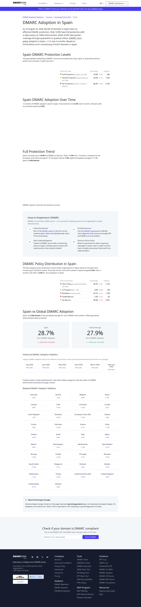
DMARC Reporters (62, 584)
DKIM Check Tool (83, 569)
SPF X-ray (102, 559)
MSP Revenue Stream (85, 594)
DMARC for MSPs (106, 569)
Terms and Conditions (63, 563)
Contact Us (59, 573)
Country (49, 17)
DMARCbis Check (83, 563)
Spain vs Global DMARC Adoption (48, 311)
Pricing (72, 3)
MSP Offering (82, 591)
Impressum (59, 569)
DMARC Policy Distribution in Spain (49, 263)
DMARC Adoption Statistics (33, 17)
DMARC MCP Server (107, 579)
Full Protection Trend (39, 151)
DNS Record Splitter (84, 579)
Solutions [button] (58, 3)
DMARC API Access (106, 576)
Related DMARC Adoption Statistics (39, 388)
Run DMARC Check (95, 9)
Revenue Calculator (84, 597)
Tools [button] (84, 3)
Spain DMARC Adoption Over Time (49, 99)
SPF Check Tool (83, 576)
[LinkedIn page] (37, 557)
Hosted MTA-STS (105, 566)
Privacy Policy (60, 566)
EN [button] (101, 3)
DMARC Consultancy (107, 583)
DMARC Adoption (61, 587)
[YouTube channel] (33, 557)
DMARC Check (82, 559)
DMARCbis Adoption (62, 591)
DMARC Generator (84, 566)
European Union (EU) (63, 17)
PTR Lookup (81, 583)
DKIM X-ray (103, 563)
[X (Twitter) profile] (42, 557)
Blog (101, 594)
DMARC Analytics (106, 573)
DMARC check (47, 231)
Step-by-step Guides (107, 591)
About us (58, 559)
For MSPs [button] (42, 3)
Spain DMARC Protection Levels (47, 54)
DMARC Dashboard (115, 3)
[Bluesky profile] (47, 557)
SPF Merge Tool (83, 573)
